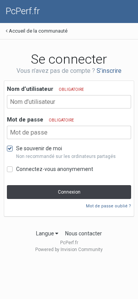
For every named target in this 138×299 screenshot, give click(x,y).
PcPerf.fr (23, 11)
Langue (45, 233)
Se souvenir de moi (39, 148)
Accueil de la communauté (37, 31)
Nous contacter (83, 233)
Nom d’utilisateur (45, 88)
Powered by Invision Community (69, 249)
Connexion (69, 192)
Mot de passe (40, 119)
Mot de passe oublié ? (108, 206)
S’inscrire (109, 70)
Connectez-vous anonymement (54, 169)
